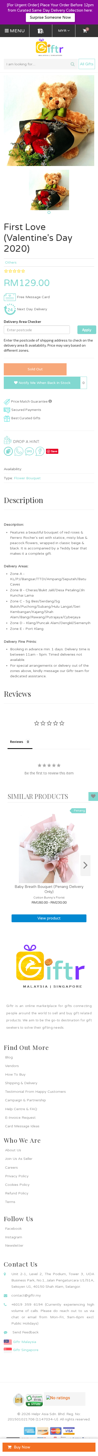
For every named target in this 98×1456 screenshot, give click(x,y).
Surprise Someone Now (50, 17)
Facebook (13, 1228)
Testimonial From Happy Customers (35, 1091)
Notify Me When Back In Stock (44, 383)
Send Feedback (25, 1332)
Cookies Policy (17, 1185)
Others (11, 262)
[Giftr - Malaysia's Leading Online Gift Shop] (49, 48)
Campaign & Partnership (25, 1100)
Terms (10, 1202)
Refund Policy (16, 1193)
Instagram (13, 1237)
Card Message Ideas (22, 1126)
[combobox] (41, 64)
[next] (85, 865)
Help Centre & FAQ (21, 1109)
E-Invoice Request (20, 1117)
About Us (13, 1150)
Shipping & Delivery (21, 1083)
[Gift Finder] (40, 30)
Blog (9, 1057)
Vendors (12, 1066)
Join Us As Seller (18, 1159)
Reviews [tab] (16, 741)
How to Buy (15, 1074)
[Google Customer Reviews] (64, 1401)
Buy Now (22, 1447)
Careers (11, 1167)
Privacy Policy (17, 1176)
